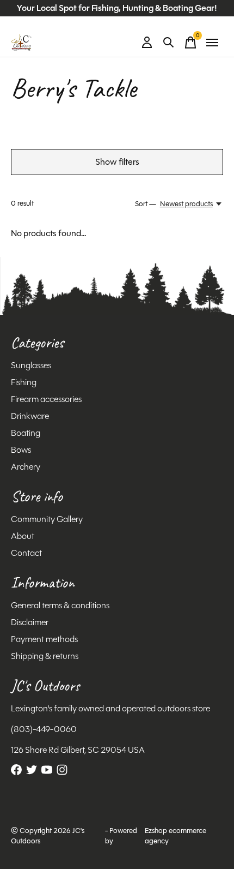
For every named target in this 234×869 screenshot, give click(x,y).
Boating (25, 433)
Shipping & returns (44, 656)
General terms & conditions (60, 605)
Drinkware (30, 416)
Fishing (23, 382)
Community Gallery (47, 519)
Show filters (117, 161)
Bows (21, 450)
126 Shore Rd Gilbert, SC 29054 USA (78, 750)
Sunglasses (31, 365)
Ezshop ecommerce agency (175, 835)
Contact (26, 553)
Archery (25, 466)
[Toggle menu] (212, 42)
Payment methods (44, 639)
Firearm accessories (46, 399)
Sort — (145, 204)
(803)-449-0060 (44, 729)
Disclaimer (29, 622)
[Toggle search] (169, 42)
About (22, 536)
